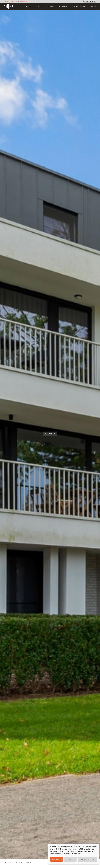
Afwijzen (70, 859)
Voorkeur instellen (87, 859)
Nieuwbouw (62, 6)
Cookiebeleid (58, 849)
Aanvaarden (57, 859)
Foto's (28, 862)
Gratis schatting (78, 6)
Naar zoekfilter (89, 1)
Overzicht (8, 862)
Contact (93, 6)
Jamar (8, 6)
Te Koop (39, 6)
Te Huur (50, 6)
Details (19, 862)
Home (28, 6)
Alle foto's (50, 433)
